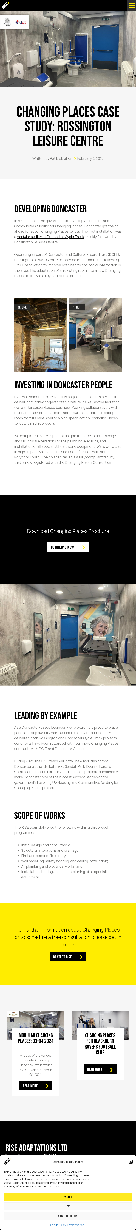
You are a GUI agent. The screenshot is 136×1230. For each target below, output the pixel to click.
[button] (130, 1162)
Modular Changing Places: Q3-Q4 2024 (35, 1038)
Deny (67, 1206)
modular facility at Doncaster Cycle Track (50, 236)
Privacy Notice (75, 1225)
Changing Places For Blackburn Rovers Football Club (100, 1044)
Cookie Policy (58, 1225)
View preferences (68, 1216)
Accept (68, 1196)
